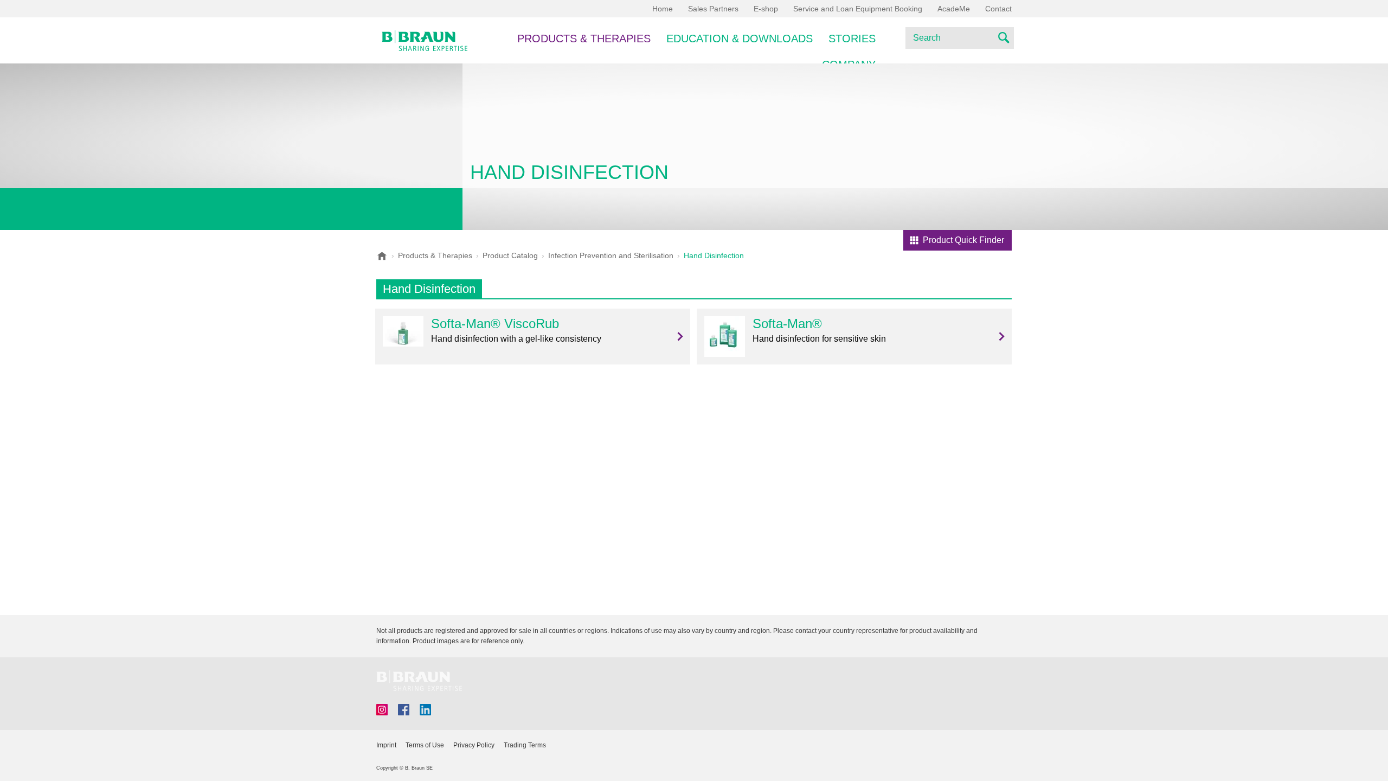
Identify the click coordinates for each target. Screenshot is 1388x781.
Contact (998, 8)
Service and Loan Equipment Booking (857, 8)
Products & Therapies (584, 38)
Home (662, 8)
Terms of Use (425, 745)
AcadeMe (953, 8)
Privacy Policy (473, 745)
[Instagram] (382, 709)
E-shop (766, 8)
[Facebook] (403, 709)
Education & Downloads (739, 38)
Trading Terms (525, 745)
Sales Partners (713, 8)
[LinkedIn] (425, 709)
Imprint (386, 745)
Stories (852, 38)
